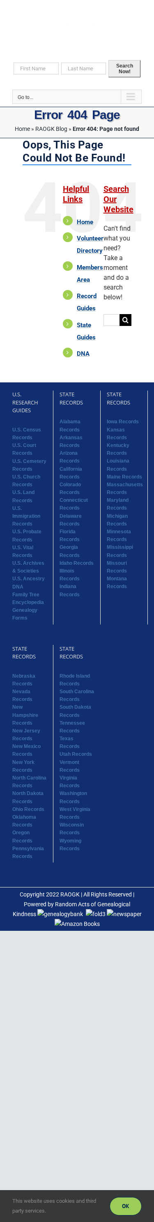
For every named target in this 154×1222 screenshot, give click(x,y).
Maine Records (124, 477)
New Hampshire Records (25, 715)
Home (22, 129)
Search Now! (124, 68)
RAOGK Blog (51, 129)
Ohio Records (28, 809)
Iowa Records (123, 422)
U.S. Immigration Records (26, 516)
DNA (83, 353)
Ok (125, 1206)
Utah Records (76, 754)
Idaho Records (77, 563)
